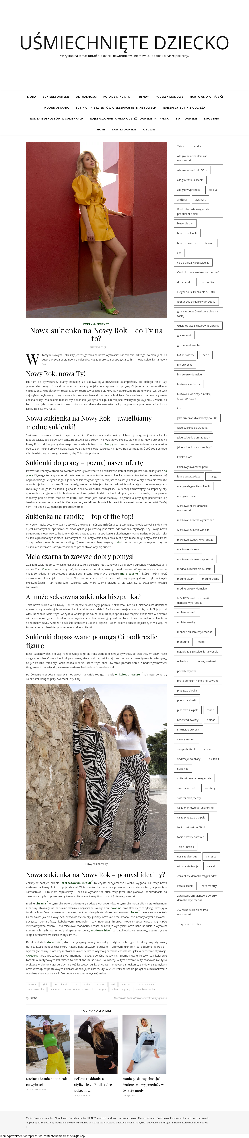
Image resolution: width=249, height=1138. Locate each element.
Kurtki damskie (124, 129)
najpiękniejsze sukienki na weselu (197, 651)
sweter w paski (186, 788)
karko (87, 984)
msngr (202, 641)
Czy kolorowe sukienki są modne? (198, 272)
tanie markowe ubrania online (195, 807)
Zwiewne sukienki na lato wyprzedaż (192, 912)
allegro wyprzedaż (188, 189)
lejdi (113, 984)
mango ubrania (186, 496)
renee (210, 710)
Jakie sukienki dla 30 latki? (193, 427)
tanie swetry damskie (190, 837)
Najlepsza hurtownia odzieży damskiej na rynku (129, 118)
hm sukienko (184, 364)
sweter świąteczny (189, 798)
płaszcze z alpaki (187, 710)
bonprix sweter (187, 243)
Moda (31, 96)
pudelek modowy (169, 96)
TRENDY (143, 96)
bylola (45, 984)
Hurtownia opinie (204, 96)
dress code (184, 282)
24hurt (181, 146)
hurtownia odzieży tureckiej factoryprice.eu (194, 396)
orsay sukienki (207, 661)
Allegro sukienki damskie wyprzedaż (192, 158)
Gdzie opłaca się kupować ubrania (198, 325)
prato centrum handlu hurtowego (198, 680)
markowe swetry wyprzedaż (195, 539)
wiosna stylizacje (187, 866)
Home (101, 129)
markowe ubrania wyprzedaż (195, 559)
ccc (179, 252)
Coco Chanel (60, 984)
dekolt (119, 542)
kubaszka (100, 984)
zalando (212, 866)
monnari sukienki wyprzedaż (194, 632)
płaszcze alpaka (187, 690)
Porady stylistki (117, 96)
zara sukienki (185, 886)
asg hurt (200, 199)
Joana (33, 998)
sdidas (211, 720)
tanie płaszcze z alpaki (191, 817)
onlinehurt (183, 661)
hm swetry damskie (189, 374)
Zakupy (109, 444)
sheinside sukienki (188, 729)
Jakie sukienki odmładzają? (193, 437)
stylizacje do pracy (189, 759)
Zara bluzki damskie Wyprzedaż (197, 876)
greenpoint (184, 335)
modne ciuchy (210, 578)
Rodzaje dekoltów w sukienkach (56, 118)
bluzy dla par (185, 223)
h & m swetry (185, 355)
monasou (55, 989)
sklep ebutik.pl (186, 749)
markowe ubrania (188, 549)
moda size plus (36, 989)
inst (179, 408)
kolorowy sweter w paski (193, 467)
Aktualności (86, 96)
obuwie (149, 129)
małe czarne (129, 573)
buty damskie (187, 118)
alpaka (213, 189)
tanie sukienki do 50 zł (191, 827)
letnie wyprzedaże (188, 476)
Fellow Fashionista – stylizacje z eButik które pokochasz (93, 1085)
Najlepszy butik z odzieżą (184, 107)
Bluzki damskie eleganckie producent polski (193, 211)
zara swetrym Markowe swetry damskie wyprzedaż (197, 898)
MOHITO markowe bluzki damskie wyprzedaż (193, 600)
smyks (207, 749)
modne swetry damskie (192, 588)
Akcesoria (32, 955)
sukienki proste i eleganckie (194, 778)
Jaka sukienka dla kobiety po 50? (197, 418)
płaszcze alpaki (186, 700)
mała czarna (127, 984)
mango (213, 476)
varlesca (211, 856)
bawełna (116, 908)
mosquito (183, 641)
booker (32, 984)
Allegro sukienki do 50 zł (192, 170)
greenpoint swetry (189, 345)
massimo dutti (146, 984)
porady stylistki (186, 671)
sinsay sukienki (186, 739)
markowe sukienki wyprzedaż (195, 520)
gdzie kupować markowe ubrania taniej (197, 314)
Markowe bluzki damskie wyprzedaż (192, 508)
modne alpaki (185, 578)
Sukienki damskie (56, 96)
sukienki (214, 759)
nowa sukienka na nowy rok (79, 989)
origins (102, 989)
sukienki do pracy (121, 989)
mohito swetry (186, 622)
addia (197, 146)
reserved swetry (188, 720)
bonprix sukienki (187, 233)
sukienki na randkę (145, 989)
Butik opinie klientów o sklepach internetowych (115, 107)
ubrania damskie (187, 856)
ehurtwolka (207, 282)
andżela (182, 199)
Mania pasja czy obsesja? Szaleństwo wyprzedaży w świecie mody (143, 1085)
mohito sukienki (186, 612)
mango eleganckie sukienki (193, 486)
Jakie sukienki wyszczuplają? (194, 447)
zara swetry (209, 886)
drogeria (211, 118)
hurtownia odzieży (188, 384)
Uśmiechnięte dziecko (124, 42)
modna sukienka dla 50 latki (194, 569)
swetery (210, 788)
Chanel (46, 569)
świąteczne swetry (189, 924)
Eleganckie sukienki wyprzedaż (196, 301)
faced (75, 984)
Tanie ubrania (185, 847)
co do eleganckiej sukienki (193, 262)
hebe (206, 355)
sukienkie (182, 768)
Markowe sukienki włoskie (193, 530)
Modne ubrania (56, 107)
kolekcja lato (184, 457)
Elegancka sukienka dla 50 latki (196, 292)
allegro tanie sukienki (190, 180)
